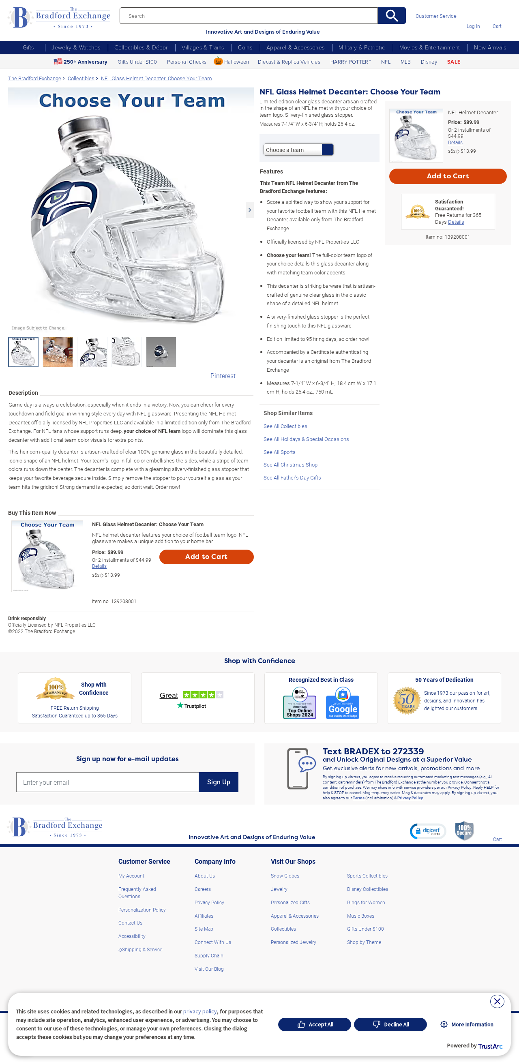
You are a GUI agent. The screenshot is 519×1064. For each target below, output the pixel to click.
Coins (245, 47)
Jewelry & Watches (75, 47)
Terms (359, 798)
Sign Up (218, 782)
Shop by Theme (364, 942)
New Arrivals (490, 47)
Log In (473, 26)
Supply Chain (209, 955)
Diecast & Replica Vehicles (289, 61)
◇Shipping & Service (140, 949)
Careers (203, 889)
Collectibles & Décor (140, 47)
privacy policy (200, 1011)
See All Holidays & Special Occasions (306, 438)
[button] (428, 831)
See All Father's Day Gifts (292, 477)
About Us (205, 875)
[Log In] (473, 14)
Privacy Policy (410, 798)
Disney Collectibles (367, 889)
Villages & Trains (203, 47)
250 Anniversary (85, 62)
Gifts (28, 47)
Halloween (236, 61)
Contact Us (130, 922)
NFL (385, 61)
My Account (131, 875)
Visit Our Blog (209, 969)
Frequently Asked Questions (137, 892)
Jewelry (279, 889)
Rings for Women (366, 902)
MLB (406, 61)
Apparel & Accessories (295, 47)
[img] (497, 827)
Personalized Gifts (290, 902)
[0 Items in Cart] (497, 14)
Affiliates (204, 915)
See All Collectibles (285, 425)
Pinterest (223, 375)
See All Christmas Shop (290, 464)
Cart (497, 26)
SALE (453, 62)
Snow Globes (285, 875)
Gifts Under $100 (137, 61)
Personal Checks (186, 61)
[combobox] (299, 149)
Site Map (204, 928)
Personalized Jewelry (293, 942)
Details (99, 566)
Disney (429, 61)
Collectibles (283, 928)
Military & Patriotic (362, 47)
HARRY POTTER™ (350, 61)
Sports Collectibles (367, 875)
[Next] (250, 210)
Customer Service (436, 16)
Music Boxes (360, 915)
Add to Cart (206, 556)
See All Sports (280, 451)
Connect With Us (213, 942)
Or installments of (121, 563)
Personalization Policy (142, 909)
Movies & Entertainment (429, 47)
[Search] (392, 15)
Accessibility (132, 936)
